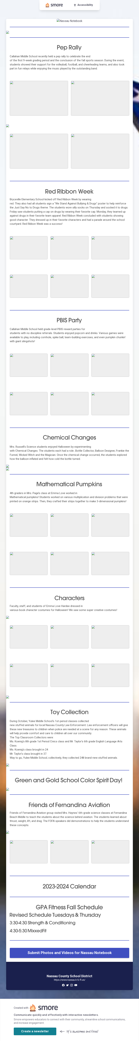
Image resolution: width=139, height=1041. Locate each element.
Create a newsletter (35, 1031)
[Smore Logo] (54, 5)
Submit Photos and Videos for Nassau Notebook (70, 953)
